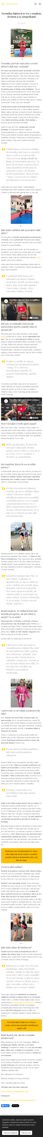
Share (6, 1106)
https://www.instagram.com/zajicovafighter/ (18, 1100)
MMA (3, 337)
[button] (35, 3)
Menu (40, 4)
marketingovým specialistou (24, 1002)
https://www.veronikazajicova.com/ (14, 1092)
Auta (38, 257)
